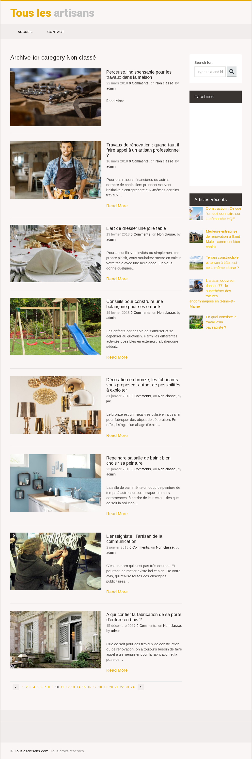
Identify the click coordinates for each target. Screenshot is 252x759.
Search (231, 71)
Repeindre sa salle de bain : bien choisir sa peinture (138, 461)
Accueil (25, 32)
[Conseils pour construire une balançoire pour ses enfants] (55, 326)
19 (105, 687)
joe (108, 401)
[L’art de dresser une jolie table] (55, 253)
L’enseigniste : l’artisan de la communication (134, 539)
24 (132, 687)
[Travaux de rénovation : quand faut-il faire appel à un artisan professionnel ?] (55, 170)
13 (73, 687)
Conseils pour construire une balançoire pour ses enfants (134, 304)
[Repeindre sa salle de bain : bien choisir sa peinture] (55, 483)
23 (127, 687)
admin (111, 88)
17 (94, 687)
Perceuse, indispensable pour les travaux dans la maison (139, 75)
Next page (141, 687)
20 (111, 687)
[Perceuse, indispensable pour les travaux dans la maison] (55, 97)
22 (122, 687)
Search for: (203, 62)
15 (84, 687)
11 (62, 687)
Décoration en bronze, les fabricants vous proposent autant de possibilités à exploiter (143, 385)
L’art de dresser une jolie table (136, 228)
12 (67, 687)
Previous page (16, 687)
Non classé (164, 83)
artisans (52, 12)
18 (100, 687)
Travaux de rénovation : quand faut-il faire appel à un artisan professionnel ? (143, 150)
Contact (55, 32)
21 (116, 687)
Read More (117, 205)
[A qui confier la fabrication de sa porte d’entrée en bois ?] (55, 639)
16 (89, 687)
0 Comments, (140, 83)
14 (78, 687)
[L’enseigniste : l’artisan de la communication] (55, 561)
